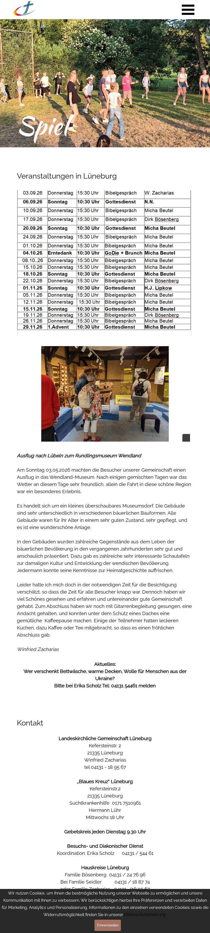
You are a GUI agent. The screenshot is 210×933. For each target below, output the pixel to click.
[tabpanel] (105, 167)
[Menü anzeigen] (188, 9)
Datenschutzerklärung (145, 914)
